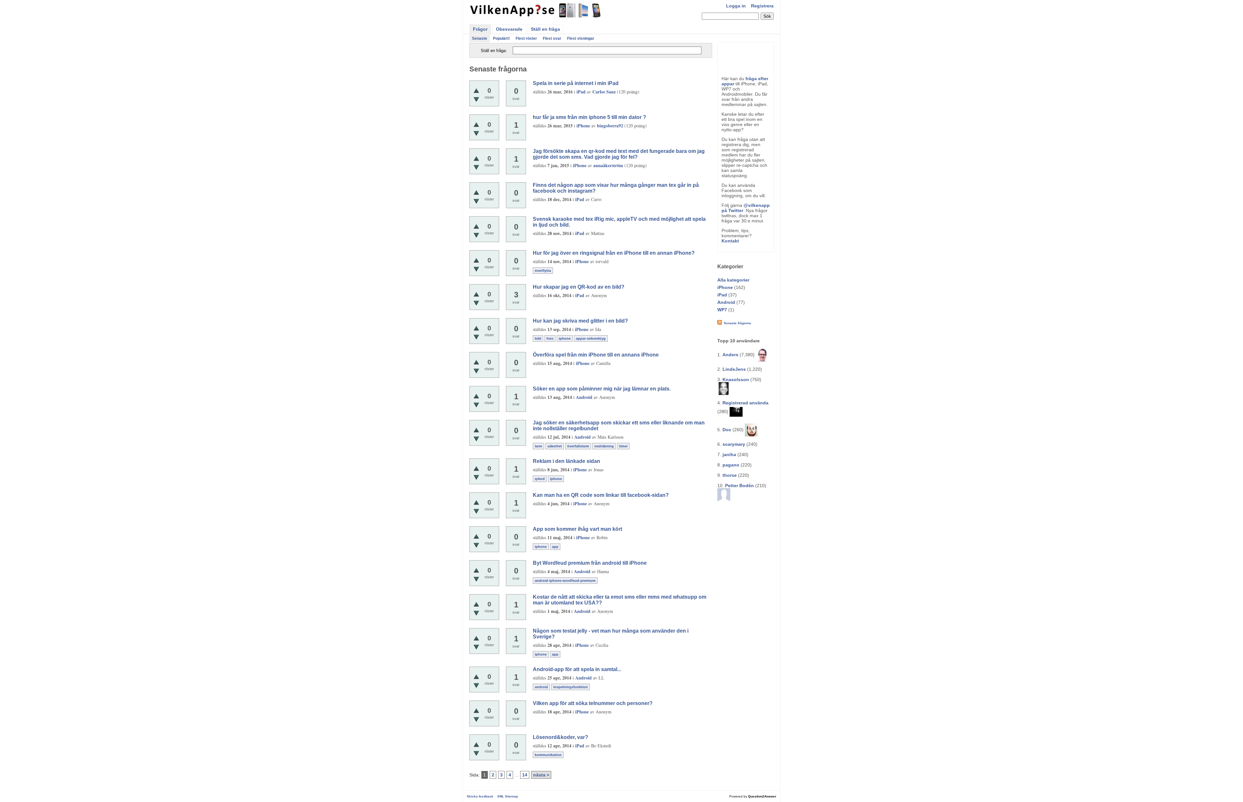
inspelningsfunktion (570, 687)
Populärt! (501, 38)
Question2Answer (762, 796)
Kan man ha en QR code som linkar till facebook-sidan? (601, 495)
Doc (726, 429)
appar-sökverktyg (591, 338)
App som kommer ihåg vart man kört (577, 529)
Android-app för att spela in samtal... (577, 669)
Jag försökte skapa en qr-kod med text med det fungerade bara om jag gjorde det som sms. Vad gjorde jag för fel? (619, 154)
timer (623, 446)
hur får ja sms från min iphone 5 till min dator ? (589, 117)
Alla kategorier (733, 280)
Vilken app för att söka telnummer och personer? (593, 703)
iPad (722, 294)
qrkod (540, 479)
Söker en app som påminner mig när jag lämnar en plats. (602, 388)
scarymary (733, 444)
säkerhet (554, 446)
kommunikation (548, 755)
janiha (729, 454)
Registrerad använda (745, 402)
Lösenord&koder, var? (560, 737)
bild (538, 338)
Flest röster (526, 38)
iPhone (725, 287)
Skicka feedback (480, 796)
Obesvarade (509, 29)
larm (538, 446)
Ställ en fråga (545, 29)
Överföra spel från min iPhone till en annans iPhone (596, 355)
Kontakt (730, 240)
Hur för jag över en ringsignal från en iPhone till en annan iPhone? (614, 253)
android (541, 687)
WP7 (722, 309)
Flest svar (552, 38)
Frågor (480, 29)
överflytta (543, 271)
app (555, 547)
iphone (565, 338)
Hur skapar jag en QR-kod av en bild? (578, 287)
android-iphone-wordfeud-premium (565, 581)
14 (524, 774)
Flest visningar (580, 38)
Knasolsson (735, 379)
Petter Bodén (739, 485)
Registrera (762, 5)
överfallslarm (578, 446)
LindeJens (734, 369)
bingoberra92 (610, 125)
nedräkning (604, 446)
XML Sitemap (507, 796)
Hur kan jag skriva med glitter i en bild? (580, 321)
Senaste (479, 38)
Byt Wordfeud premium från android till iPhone (590, 563)
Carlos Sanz (604, 91)
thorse (729, 475)
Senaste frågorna (737, 323)
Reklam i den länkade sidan (566, 461)
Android (726, 302)
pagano (730, 464)
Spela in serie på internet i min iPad (576, 83)
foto (550, 338)
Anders (730, 354)
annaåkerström (608, 165)
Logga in (736, 5)
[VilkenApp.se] (535, 15)
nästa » (541, 774)
